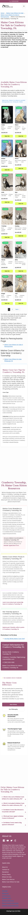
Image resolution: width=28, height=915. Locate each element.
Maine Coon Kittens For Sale (14, 13)
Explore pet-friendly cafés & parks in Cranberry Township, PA (13, 628)
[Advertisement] (14, 64)
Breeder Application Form (11, 545)
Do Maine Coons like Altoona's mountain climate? (13, 811)
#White (21, 101)
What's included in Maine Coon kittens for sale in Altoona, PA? (13, 804)
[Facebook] (4, 841)
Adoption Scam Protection (10, 906)
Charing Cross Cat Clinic (13, 911)
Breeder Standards (8, 901)
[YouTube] (8, 841)
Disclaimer (5, 872)
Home (2, 13)
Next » (17, 309)
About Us (5, 867)
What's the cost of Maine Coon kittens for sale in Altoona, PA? (13, 798)
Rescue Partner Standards (10, 903)
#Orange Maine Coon (7, 101)
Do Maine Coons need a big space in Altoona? (12, 824)
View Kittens (13, 704)
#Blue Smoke (5, 100)
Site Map (4, 891)
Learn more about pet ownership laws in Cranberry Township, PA (13, 603)
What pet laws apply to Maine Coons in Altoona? (12, 817)
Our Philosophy (13, 709)
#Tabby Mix (16, 101)
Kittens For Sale (7, 877)
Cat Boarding (6, 896)
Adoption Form (6, 898)
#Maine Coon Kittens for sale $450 (17, 100)
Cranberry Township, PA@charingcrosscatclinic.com (14, 658)
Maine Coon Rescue (8, 879)
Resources (5, 893)
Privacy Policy (6, 874)
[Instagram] (15, 841)
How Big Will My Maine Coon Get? (14, 639)
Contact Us (5, 869)
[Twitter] (11, 841)
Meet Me (7, 136)
